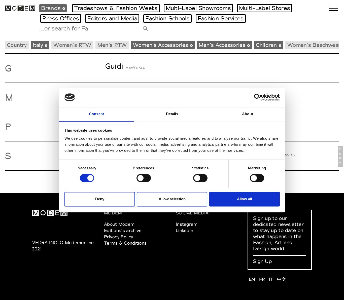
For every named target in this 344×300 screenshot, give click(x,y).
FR (262, 279)
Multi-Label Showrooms (198, 8)
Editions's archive (123, 230)
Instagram (187, 224)
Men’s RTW (112, 45)
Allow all (244, 199)
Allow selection (172, 199)
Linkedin (184, 230)
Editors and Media (112, 18)
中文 (281, 279)
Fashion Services (221, 18)
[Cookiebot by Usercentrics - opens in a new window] (258, 97)
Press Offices (60, 18)
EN (252, 279)
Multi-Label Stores (264, 8)
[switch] (143, 178)
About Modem (119, 224)
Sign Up (262, 261)
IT (271, 279)
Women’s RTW (72, 45)
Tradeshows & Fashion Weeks (116, 8)
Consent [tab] (96, 114)
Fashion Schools (167, 18)
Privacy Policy (118, 236)
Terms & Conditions (125, 243)
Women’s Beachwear (313, 45)
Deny (99, 199)
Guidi (114, 66)
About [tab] (247, 114)
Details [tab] (172, 114)
